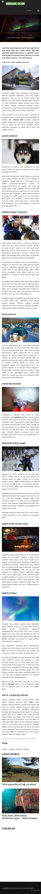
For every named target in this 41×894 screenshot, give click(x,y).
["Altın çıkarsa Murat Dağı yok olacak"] (20, 770)
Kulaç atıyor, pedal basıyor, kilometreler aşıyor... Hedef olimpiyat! (20, 817)
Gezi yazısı (19, 749)
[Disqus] (20, 855)
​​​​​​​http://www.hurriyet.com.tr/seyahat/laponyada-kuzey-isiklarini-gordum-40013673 (19, 738)
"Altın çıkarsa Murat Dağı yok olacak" (19, 784)
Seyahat (26, 749)
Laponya (11, 749)
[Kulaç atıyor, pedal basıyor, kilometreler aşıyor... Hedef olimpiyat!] (20, 801)
